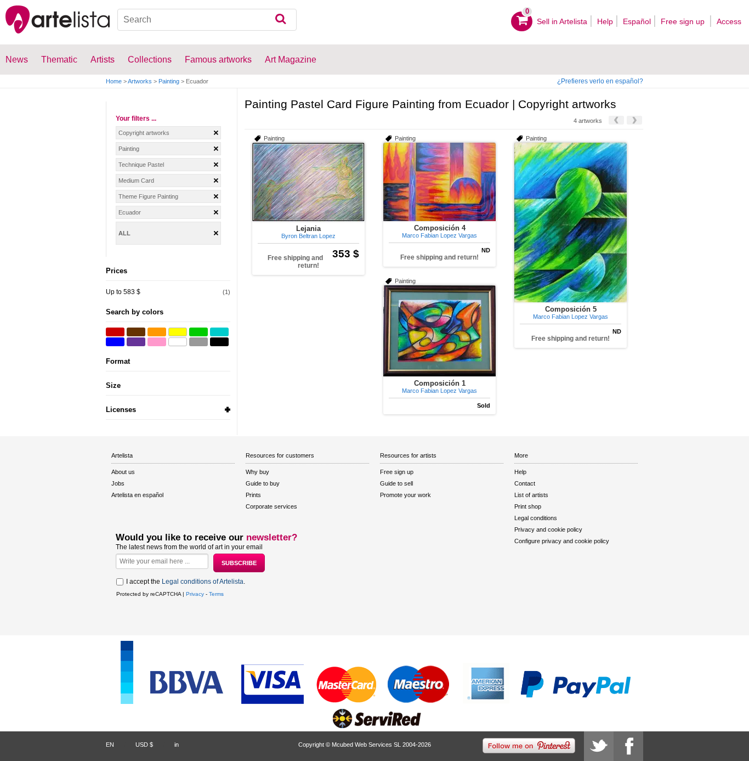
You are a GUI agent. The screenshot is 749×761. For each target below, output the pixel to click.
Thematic (59, 59)
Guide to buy (263, 483)
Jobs (117, 483)
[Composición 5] (570, 222)
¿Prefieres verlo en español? (600, 81)
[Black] (219, 341)
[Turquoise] (219, 332)
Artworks (140, 81)
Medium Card (136, 180)
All (124, 233)
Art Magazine (290, 59)
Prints (253, 495)
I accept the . (185, 581)
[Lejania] (308, 182)
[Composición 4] (439, 182)
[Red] (115, 332)
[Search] (280, 20)
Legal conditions (535, 518)
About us (123, 472)
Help (605, 21)
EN (110, 744)
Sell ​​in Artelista (562, 21)
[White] (177, 341)
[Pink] (156, 341)
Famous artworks (218, 59)
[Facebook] (628, 746)
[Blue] (115, 341)
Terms (216, 594)
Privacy (195, 594)
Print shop (527, 506)
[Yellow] (177, 332)
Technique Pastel (141, 164)
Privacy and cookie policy (548, 529)
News (16, 59)
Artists (102, 59)
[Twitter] (599, 746)
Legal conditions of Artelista (202, 581)
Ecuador (129, 212)
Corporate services (271, 506)
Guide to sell (396, 483)
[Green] (198, 332)
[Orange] (156, 332)
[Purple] (136, 341)
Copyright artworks (143, 132)
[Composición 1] (439, 330)
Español (637, 21)
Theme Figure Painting (148, 196)
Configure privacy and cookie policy (561, 541)
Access (729, 21)
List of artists (531, 495)
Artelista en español (137, 495)
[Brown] (136, 332)
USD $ (144, 744)
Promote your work (405, 495)
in (176, 744)
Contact (524, 483)
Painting (168, 81)
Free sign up (684, 21)
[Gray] (198, 341)
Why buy (257, 472)
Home (114, 81)
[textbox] (207, 20)
